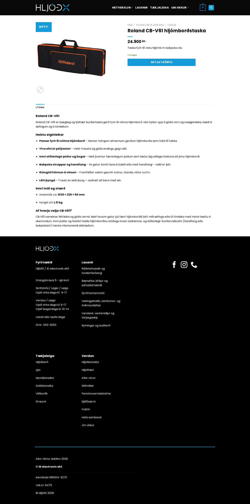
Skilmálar (88, 386)
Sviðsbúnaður (45, 386)
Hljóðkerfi (42, 362)
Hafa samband (91, 417)
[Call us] (194, 265)
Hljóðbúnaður (90, 362)
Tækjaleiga (159, 8)
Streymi (41, 402)
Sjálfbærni (88, 402)
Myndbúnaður (45, 378)
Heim (130, 25)
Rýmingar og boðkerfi (96, 325)
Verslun (88, 356)
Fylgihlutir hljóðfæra (150, 25)
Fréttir (86, 409)
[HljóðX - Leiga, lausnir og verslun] (53, 7)
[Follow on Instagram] (184, 265)
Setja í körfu (161, 62)
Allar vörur (89, 378)
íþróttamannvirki (93, 293)
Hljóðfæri (88, 370)
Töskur (171, 25)
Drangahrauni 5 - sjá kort (52, 280)
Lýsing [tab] (40, 107)
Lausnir (141, 8)
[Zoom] (40, 89)
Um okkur (179, 8)
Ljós (38, 370)
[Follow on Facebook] (174, 265)
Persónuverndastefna (96, 394)
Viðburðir (42, 394)
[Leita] (211, 8)
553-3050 (49, 325)
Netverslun (121, 8)
